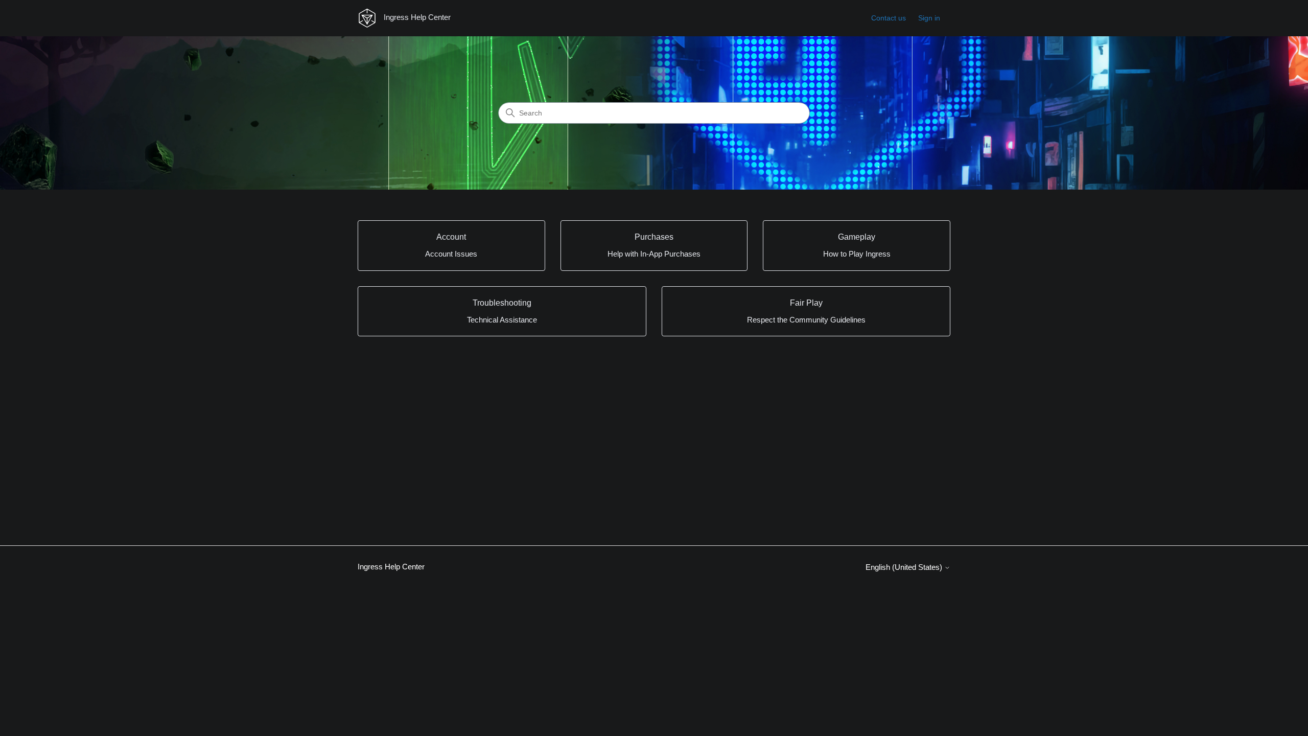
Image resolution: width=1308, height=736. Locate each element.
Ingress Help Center (391, 566)
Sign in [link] (929, 18)
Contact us (888, 18)
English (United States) (905, 567)
